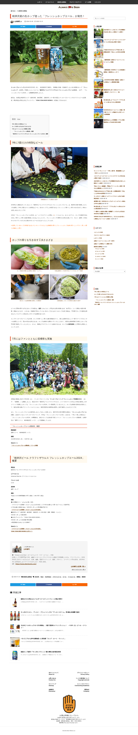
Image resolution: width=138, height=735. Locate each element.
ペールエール (71, 577)
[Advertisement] (109, 146)
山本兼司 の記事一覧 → (78, 566)
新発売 (84, 577)
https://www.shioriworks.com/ (25, 564)
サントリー (99, 259)
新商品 (78, 577)
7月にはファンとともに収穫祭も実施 (21, 129)
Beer (42, 577)
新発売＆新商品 (23, 11)
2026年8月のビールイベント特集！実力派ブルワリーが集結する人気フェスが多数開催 (114, 112)
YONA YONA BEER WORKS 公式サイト (22, 531)
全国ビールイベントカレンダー (104, 241)
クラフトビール (57, 577)
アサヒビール (99, 248)
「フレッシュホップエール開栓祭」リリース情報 (24, 445)
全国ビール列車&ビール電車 (103, 244)
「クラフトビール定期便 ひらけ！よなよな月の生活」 (26, 509)
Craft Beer (48, 577)
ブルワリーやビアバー (102, 235)
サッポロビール (100, 256)
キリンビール (99, 253)
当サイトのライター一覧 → (79, 569)
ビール (64, 577)
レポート (98, 238)
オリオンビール (100, 251)
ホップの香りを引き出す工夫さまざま (21, 126)
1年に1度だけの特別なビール (19, 124)
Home (13, 11)
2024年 (37, 577)
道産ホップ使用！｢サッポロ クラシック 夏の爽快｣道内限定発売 (41, 652)
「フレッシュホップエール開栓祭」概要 (23, 131)
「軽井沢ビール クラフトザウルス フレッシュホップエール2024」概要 (30, 134)
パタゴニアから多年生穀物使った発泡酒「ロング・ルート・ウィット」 (43, 638)
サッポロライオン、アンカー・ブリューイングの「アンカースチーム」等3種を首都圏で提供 (50, 612)
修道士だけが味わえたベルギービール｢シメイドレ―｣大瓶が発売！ (42, 599)
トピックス (98, 232)
